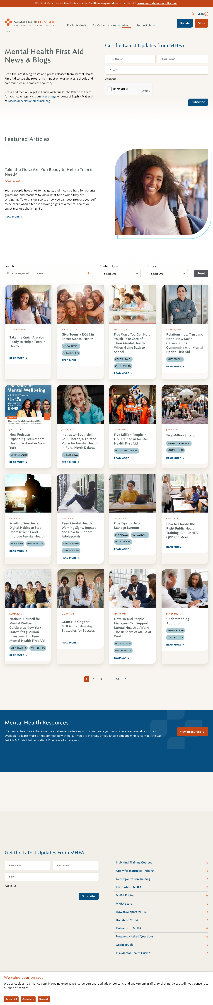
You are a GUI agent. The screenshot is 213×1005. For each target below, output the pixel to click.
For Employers (123, 643)
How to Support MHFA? (132, 912)
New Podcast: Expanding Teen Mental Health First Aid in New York (27, 441)
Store (201, 23)
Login (201, 13)
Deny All (43, 999)
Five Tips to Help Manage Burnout (127, 525)
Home (7, 31)
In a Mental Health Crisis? (133, 953)
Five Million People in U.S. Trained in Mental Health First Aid (131, 439)
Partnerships (38, 648)
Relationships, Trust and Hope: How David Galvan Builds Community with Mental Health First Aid (184, 343)
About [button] (126, 25)
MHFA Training (71, 353)
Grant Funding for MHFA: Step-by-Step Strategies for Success (78, 626)
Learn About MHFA (129, 887)
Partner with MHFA (128, 928)
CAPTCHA (110, 79)
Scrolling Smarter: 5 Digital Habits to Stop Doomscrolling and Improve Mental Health (27, 530)
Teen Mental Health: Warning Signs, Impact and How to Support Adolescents (79, 530)
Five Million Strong (180, 435)
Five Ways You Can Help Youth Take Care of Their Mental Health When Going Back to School (132, 343)
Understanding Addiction (177, 621)
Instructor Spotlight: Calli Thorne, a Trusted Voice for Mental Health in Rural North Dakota (80, 441)
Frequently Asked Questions (134, 936)
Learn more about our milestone (157, 3)
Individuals (17, 543)
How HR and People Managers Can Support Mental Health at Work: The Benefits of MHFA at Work (132, 627)
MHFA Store (124, 904)
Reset (201, 273)
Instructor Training (126, 450)
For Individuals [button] (77, 25)
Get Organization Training (133, 879)
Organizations (71, 550)
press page (49, 96)
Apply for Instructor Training (135, 871)
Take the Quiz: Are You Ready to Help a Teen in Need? (27, 341)
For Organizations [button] (104, 25)
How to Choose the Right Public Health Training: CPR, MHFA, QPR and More (182, 530)
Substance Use (175, 637)
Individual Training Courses (134, 862)
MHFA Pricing (125, 895)
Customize (28, 999)
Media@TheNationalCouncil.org (29, 101)
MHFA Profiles (175, 359)
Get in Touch (124, 945)
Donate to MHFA (127, 920)
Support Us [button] (143, 25)
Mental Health (71, 346)
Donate (185, 23)
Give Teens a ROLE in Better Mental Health (78, 336)
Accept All (11, 999)
